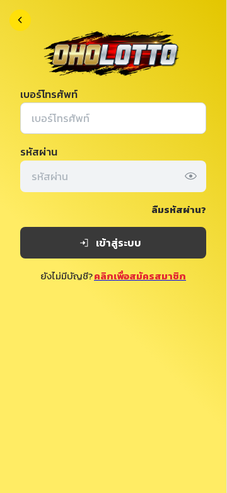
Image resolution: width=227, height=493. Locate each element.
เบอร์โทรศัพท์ (49, 94)
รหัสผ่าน (38, 151)
